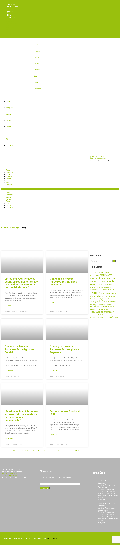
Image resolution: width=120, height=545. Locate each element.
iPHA (103, 293)
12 (51, 450)
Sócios (8, 183)
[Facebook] (5, 484)
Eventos (9, 176)
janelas (101, 296)
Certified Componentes (106, 489)
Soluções (9, 172)
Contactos (9, 185)
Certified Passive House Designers (106, 482)
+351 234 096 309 (10, 476)
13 (54, 450)
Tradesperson (12, 7)
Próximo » (75, 450)
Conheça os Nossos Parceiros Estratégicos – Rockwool (64, 281)
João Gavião (108, 296)
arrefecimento (94, 275)
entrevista (95, 287)
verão (116, 317)
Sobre (8, 170)
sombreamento (108, 315)
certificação (106, 274)
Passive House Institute (106, 493)
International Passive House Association (108, 497)
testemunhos (93, 317)
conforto (110, 278)
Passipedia (11, 17)
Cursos (8, 174)
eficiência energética (105, 284)
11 (47, 450)
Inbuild (95, 293)
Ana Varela (93, 272)
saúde (101, 314)
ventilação (109, 317)
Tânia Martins (101, 317)
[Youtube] (18, 484)
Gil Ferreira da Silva (106, 290)
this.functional (51, 538)
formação (94, 289)
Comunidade (98, 278)
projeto (105, 309)
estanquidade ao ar (106, 287)
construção (94, 282)
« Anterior (14, 450)
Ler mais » (9, 306)
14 (58, 450)
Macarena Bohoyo (112, 298)
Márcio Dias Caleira (99, 304)
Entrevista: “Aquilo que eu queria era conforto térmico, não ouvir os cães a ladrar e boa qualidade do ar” (22, 283)
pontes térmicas (96, 309)
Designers (11, 5)
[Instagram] (12, 484)
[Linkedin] (25, 484)
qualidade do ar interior (102, 312)
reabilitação (94, 315)
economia (94, 284)
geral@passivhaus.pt (97, 159)
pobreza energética (107, 306)
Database (10, 11)
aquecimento (105, 272)
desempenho (107, 281)
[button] (60, 189)
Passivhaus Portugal (10, 227)
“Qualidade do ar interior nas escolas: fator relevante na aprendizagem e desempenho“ (22, 416)
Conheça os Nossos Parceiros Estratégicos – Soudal (19, 349)
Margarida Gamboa (100, 301)
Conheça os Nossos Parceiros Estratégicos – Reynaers (64, 349)
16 (65, 450)
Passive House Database (107, 491)
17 (68, 450)
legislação (103, 299)
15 (61, 450)
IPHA (9, 15)
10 (44, 450)
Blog (7, 181)
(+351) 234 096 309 (97, 157)
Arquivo (9, 178)
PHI (8, 13)
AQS (99, 272)
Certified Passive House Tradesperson (106, 486)
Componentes (12, 9)
